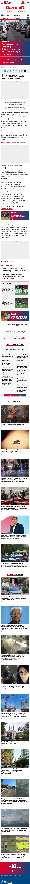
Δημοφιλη (13, 349)
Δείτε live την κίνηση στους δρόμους (14, 143)
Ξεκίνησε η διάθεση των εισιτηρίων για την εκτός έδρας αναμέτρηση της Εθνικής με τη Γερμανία (22, 358)
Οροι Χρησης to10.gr (6, 880)
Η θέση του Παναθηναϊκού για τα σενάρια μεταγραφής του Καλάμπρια (21, 388)
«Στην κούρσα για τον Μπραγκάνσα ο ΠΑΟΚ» (22, 380)
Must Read (20, 349)
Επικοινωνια (4, 881)
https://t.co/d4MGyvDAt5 (10, 203)
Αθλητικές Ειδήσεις (21, 336)
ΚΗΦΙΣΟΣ (7, 261)
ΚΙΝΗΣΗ (13, 261)
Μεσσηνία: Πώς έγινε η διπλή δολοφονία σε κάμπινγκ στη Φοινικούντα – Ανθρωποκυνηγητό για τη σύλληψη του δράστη (14, 61)
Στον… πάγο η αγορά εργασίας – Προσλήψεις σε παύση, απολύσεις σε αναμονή (14, 270)
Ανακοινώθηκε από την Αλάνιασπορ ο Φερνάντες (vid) (7, 370)
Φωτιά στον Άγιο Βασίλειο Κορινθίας (7, 355)
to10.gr (3, 67)
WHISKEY (10, 882)
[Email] (25, 71)
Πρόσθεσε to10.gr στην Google (16, 107)
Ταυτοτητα (4, 878)
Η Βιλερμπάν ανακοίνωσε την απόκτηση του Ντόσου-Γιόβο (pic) (8, 363)
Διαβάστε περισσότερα (15, 395)
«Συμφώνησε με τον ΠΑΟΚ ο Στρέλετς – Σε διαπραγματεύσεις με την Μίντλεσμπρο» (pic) (22, 370)
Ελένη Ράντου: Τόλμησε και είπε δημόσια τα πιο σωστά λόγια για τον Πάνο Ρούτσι (13, 276)
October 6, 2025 (7, 208)
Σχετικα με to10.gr (6, 879)
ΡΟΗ (7, 349)
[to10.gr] (6, 2)
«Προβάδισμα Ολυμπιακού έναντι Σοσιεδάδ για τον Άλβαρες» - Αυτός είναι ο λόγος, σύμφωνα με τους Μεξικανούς (7, 380)
